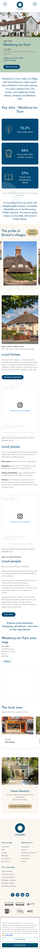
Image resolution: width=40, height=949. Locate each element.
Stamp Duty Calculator (9, 886)
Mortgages (5, 855)
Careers (23, 861)
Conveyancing (6, 858)
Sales (3, 849)
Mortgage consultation (9, 880)
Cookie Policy (9, 935)
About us (24, 849)
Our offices (5, 847)
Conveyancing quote (8, 877)
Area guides (25, 847)
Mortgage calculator (8, 883)
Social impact (25, 858)
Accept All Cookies (20, 945)
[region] (20, 933)
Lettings (4, 852)
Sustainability (25, 855)
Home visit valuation (8, 874)
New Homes (6, 861)
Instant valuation (7, 871)
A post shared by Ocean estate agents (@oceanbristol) (21, 432)
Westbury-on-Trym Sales (13, 58)
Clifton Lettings (9, 60)
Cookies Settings (20, 939)
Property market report (28, 852)
